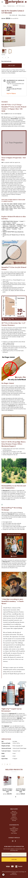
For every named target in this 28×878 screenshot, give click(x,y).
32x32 (6, 206)
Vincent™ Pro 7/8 (7, 234)
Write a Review (22, 15)
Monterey (16, 221)
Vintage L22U (20, 224)
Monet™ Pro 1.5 (16, 234)
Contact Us (14, 817)
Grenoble (19, 225)
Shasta (14, 222)
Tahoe (4, 222)
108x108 (15, 203)
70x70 (15, 208)
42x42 (22, 206)
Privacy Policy (14, 818)
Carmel (21, 221)
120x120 (20, 203)
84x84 (3, 209)
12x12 (24, 203)
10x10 (11, 203)
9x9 (8, 203)
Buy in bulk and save (6, 61)
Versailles (14, 228)
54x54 (6, 208)
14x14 (3, 205)
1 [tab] (12, 796)
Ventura (8, 228)
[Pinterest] (10, 761)
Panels (14, 831)
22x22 (17, 205)
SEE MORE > (9, 87)
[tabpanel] (20, 785)
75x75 (23, 208)
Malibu (16, 227)
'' (19, 718)
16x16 (6, 205)
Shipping (14, 814)
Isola (20, 228)
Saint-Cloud (12, 225)
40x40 (18, 206)
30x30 (3, 206)
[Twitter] (7, 761)
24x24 (21, 205)
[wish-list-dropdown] (24, 65)
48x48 (3, 208)
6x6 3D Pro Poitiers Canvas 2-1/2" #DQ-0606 (7, 790)
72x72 (19, 208)
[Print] (4, 761)
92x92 (6, 209)
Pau (25, 225)
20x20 (13, 205)
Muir (14, 224)
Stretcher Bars (14, 830)
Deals (14, 827)
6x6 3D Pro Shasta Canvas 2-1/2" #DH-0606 (20, 790)
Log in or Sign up (11, 93)
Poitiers (4, 230)
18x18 (9, 205)
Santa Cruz (5, 225)
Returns (14, 816)
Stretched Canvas (14, 828)
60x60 (11, 208)
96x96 (11, 209)
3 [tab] (15, 796)
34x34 (10, 206)
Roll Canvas (14, 833)
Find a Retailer (14, 813)
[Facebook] (2, 761)
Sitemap (14, 820)
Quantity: (3, 54)
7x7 (2, 203)
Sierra (9, 222)
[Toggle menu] (2, 2)
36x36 (14, 206)
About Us (14, 811)
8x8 (5, 203)
